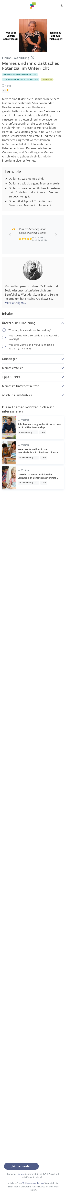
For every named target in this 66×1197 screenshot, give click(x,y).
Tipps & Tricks (11, 377)
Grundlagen (9, 359)
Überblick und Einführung (18, 323)
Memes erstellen (12, 368)
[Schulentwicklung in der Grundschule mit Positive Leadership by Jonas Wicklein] (33, 427)
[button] (61, 5)
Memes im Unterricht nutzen (20, 386)
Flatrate (21, 1173)
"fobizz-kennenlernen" (33, 1183)
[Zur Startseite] (33, 5)
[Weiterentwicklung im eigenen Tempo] (32, 57)
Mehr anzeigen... (15, 303)
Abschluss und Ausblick (17, 395)
